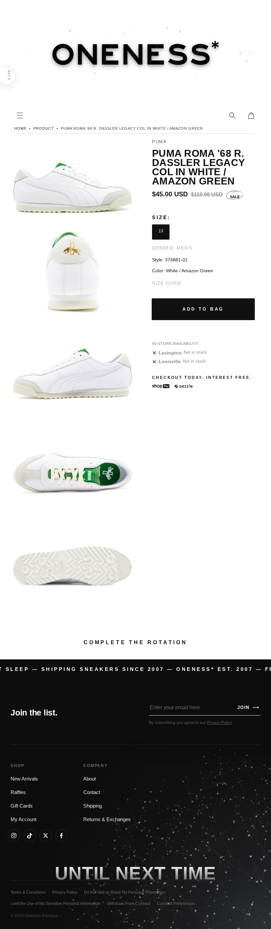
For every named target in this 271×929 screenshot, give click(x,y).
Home (20, 128)
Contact (91, 792)
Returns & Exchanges (107, 819)
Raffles (18, 792)
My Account (23, 819)
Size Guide (167, 283)
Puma (159, 141)
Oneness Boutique (41, 915)
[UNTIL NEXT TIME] (193, 873)
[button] (232, 115)
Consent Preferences (176, 903)
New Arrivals (24, 778)
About (89, 778)
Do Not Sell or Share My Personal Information (125, 892)
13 (161, 231)
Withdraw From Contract (128, 903)
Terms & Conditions (28, 892)
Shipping (92, 806)
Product (43, 128)
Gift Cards (22, 806)
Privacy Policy (219, 723)
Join (248, 707)
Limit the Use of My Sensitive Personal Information (55, 903)
